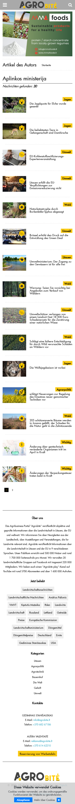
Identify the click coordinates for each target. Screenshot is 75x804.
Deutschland (44, 635)
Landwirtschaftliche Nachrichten (26, 597)
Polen (47, 605)
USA (53, 643)
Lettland (48, 612)
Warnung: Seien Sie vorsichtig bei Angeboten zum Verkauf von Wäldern (50, 290)
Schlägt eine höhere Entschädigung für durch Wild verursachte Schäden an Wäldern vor (51, 344)
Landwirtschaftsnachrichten (37, 589)
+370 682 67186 (42, 724)
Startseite (46, 65)
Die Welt (37, 682)
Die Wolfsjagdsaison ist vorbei (47, 367)
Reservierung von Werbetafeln (37, 754)
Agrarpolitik (37, 666)
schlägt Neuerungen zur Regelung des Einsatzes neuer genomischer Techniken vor (50, 396)
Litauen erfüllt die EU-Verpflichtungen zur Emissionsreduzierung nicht (45, 185)
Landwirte (60, 605)
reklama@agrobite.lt (41, 741)
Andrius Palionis (57, 597)
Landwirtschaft (16, 612)
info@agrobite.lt (41, 720)
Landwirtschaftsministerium (28, 627)
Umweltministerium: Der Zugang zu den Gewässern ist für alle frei (50, 262)
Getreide (61, 612)
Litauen (37, 660)
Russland (34, 612)
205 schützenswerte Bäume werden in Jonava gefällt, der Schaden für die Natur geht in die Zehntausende (51, 423)
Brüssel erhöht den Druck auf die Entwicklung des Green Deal (49, 236)
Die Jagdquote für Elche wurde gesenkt (48, 104)
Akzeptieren (23, 800)
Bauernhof (37, 677)
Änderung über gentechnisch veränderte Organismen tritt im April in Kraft (48, 449)
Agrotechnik (37, 671)
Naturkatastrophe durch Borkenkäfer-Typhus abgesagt (47, 210)
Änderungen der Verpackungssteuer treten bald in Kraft (51, 474)
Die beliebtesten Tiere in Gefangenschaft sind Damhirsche (49, 131)
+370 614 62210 (42, 745)
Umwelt (37, 693)
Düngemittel (54, 627)
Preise (21, 620)
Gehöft (37, 687)
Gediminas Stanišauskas (32, 643)
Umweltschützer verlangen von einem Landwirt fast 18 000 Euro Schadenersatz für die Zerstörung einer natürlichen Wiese (49, 318)
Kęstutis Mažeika (30, 605)
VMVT (12, 605)
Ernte (59, 635)
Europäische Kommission (43, 620)
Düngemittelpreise (23, 635)
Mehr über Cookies (44, 799)
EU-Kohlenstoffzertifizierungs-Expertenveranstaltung (47, 157)
